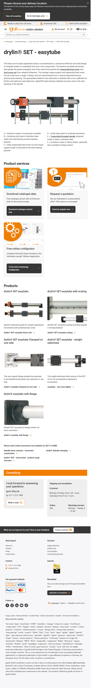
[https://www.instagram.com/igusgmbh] (12, 605)
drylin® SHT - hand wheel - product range (21, 459)
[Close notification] (88, 3)
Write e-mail (13, 503)
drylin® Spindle (57, 450)
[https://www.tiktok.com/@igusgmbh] (26, 605)
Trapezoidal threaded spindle (62, 136)
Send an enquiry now (61, 209)
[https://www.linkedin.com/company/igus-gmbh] (17, 605)
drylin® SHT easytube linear (18, 332)
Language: (57, 603)
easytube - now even (59, 387)
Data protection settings (14, 619)
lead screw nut (10, 72)
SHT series (50, 41)
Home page (9, 41)
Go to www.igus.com (36, 16)
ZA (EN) (83, 29)
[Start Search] (83, 34)
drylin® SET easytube (60, 332)
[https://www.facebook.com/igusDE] (7, 605)
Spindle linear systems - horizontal (18, 452)
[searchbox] (43, 35)
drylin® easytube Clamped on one (20, 387)
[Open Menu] (5, 29)
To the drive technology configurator (18, 268)
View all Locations (13, 16)
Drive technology (20, 41)
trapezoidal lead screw (70, 69)
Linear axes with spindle (36, 41)
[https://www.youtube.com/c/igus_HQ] (21, 605)
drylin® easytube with (16, 435)
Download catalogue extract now (20, 210)
